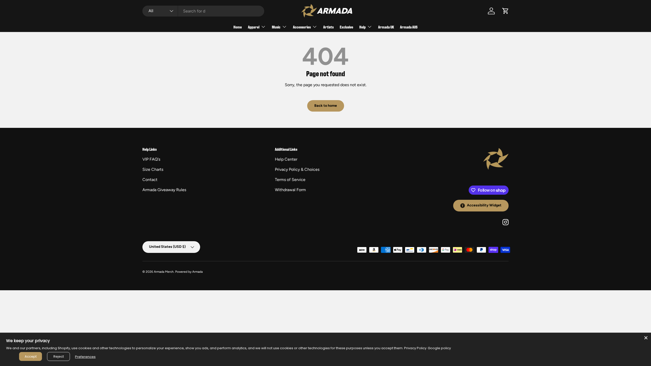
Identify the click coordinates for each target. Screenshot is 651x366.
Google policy (439, 348)
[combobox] (203, 11)
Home (237, 26)
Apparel (253, 26)
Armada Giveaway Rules (164, 189)
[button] (505, 11)
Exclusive (346, 26)
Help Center (286, 159)
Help (362, 26)
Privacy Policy (415, 348)
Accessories (302, 26)
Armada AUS (409, 26)
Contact (149, 179)
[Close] (645, 337)
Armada (197, 271)
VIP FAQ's (151, 159)
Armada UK (386, 26)
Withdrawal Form (290, 189)
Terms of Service (290, 179)
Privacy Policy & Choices (297, 169)
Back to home (325, 105)
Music (276, 26)
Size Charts (152, 169)
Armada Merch (164, 271)
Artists (328, 26)
